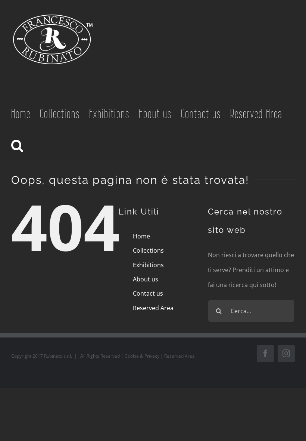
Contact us (148, 293)
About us (145, 279)
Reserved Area (153, 308)
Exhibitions (148, 265)
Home (141, 236)
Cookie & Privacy (142, 356)
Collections (148, 250)
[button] (17, 145)
